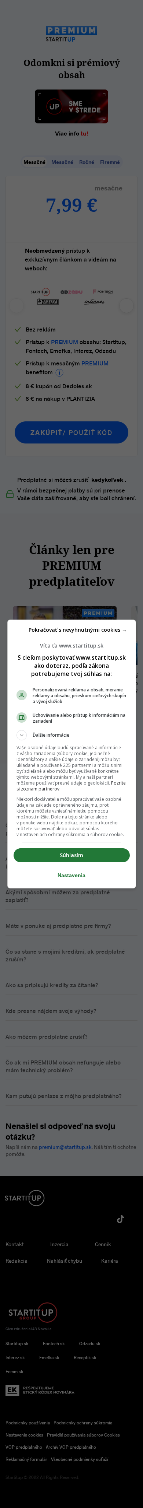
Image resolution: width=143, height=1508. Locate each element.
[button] (71, 735)
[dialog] (71, 754)
